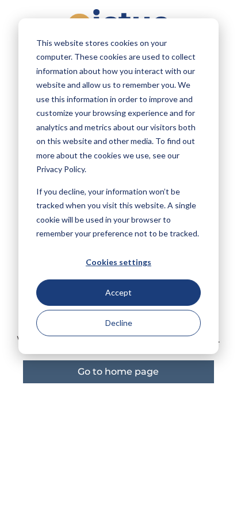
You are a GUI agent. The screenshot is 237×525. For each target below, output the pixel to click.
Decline (118, 323)
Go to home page (118, 371)
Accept (118, 292)
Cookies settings (118, 262)
